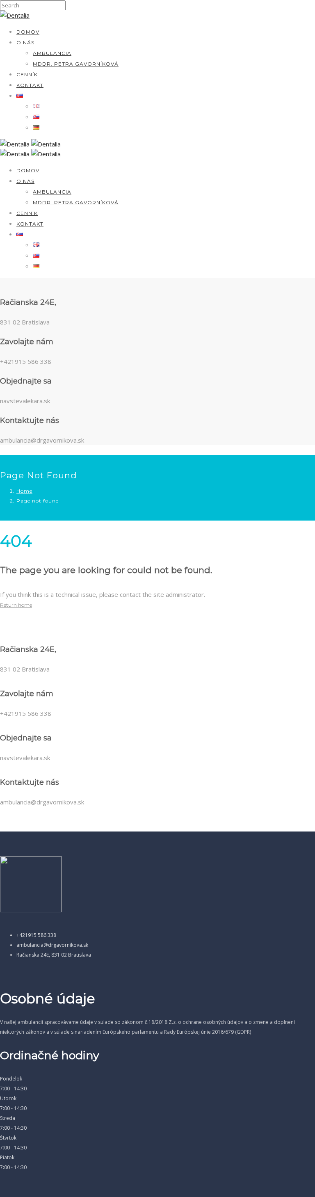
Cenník (27, 74)
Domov (27, 32)
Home (24, 491)
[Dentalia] (15, 15)
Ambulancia (52, 53)
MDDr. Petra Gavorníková (76, 64)
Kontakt (29, 85)
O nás (25, 42)
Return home (16, 605)
